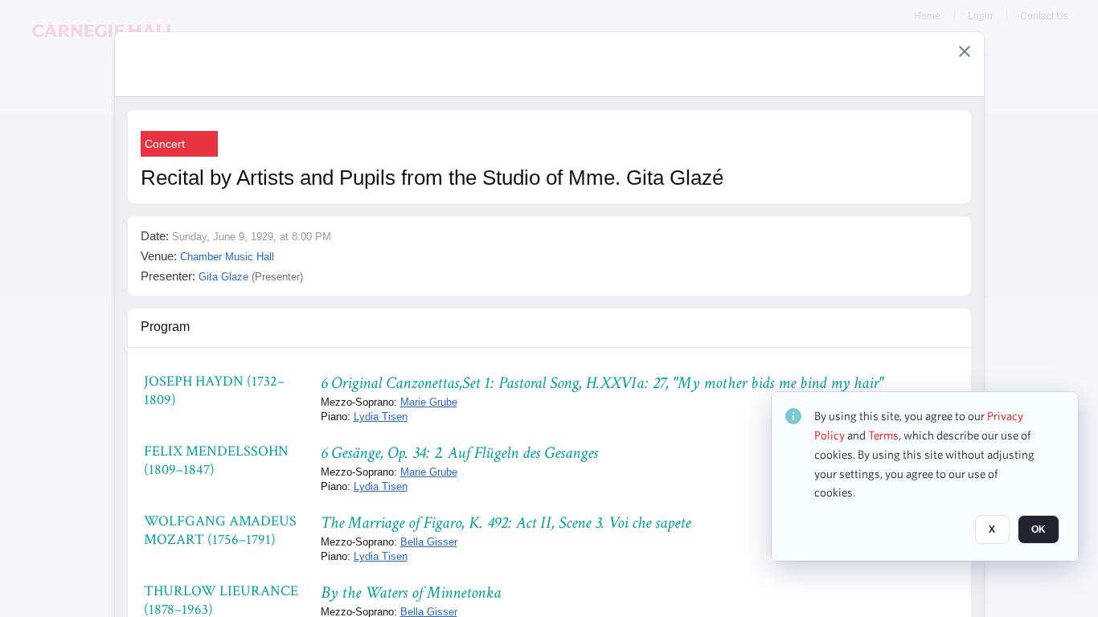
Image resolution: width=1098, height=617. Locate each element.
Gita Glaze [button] (223, 277)
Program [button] (165, 326)
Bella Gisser (428, 542)
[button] (964, 51)
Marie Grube (428, 402)
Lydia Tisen (381, 417)
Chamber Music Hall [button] (227, 257)
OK (1038, 529)
